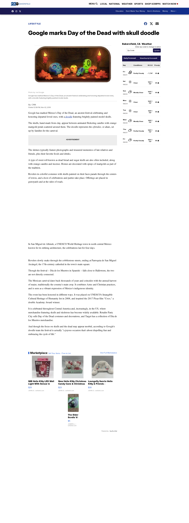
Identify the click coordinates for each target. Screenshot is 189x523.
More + (173, 11)
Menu (92, 4)
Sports (138, 4)
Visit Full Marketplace (108, 353)
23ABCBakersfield (13, 11)
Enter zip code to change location (148, 47)
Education (120, 11)
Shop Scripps (153, 4)
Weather (127, 4)
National (114, 4)
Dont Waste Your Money (135, 11)
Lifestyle (34, 23)
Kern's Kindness (153, 11)
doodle (68, 116)
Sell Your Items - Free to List (59, 353)
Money (165, 11)
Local (103, 4)
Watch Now (169, 4)
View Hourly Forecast (148, 58)
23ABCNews (17, 11)
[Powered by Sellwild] (113, 431)
